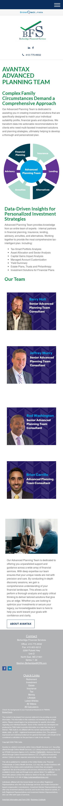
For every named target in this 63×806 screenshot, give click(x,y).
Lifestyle (31, 697)
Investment (31, 682)
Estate (31, 685)
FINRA (38, 752)
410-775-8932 (33, 54)
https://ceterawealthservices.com (36, 777)
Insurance (31, 688)
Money (31, 694)
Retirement (31, 679)
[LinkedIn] (29, 48)
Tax (31, 691)
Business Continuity (38, 799)
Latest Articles (31, 700)
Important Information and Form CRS (16, 799)
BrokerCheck (7, 712)
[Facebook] (33, 48)
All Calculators (31, 706)
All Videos (31, 703)
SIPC (44, 752)
